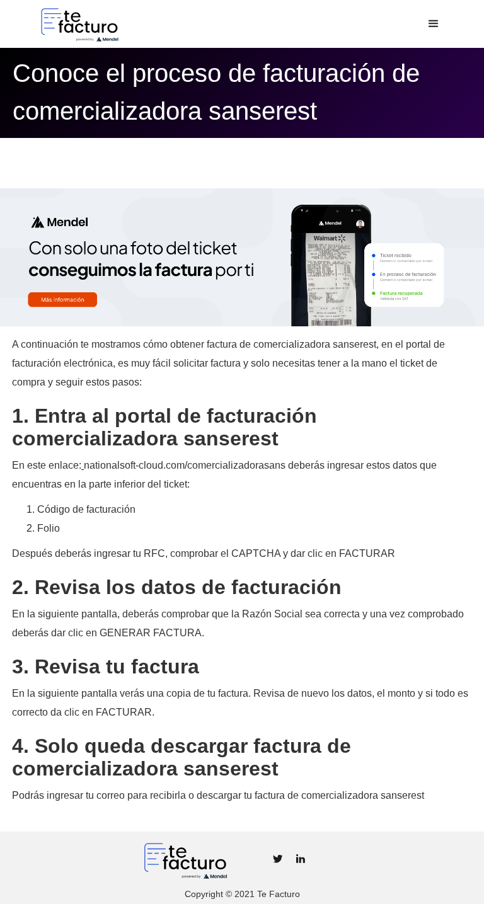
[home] (123, 24)
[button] (433, 24)
